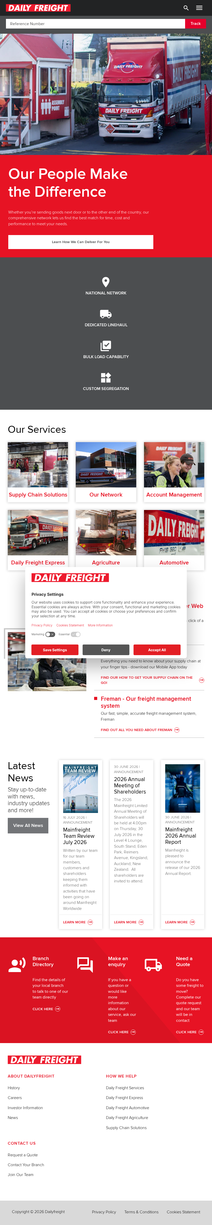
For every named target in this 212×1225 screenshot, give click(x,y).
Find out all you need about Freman (136, 730)
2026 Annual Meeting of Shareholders (130, 785)
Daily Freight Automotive (127, 1107)
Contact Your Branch (26, 1164)
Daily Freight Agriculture (127, 1117)
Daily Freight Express (124, 1097)
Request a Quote (23, 1155)
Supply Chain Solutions (126, 1127)
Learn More (80, 922)
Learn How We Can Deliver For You (81, 242)
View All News (28, 825)
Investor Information (25, 1107)
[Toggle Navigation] (199, 8)
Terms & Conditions (141, 1212)
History (14, 1088)
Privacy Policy (104, 1212)
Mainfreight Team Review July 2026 (78, 836)
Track (196, 23)
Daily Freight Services (125, 1088)
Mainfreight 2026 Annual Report (180, 835)
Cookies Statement (183, 1212)
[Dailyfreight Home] (38, 8)
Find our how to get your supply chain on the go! (147, 680)
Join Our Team (21, 1174)
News (13, 1117)
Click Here (43, 1009)
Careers (15, 1097)
